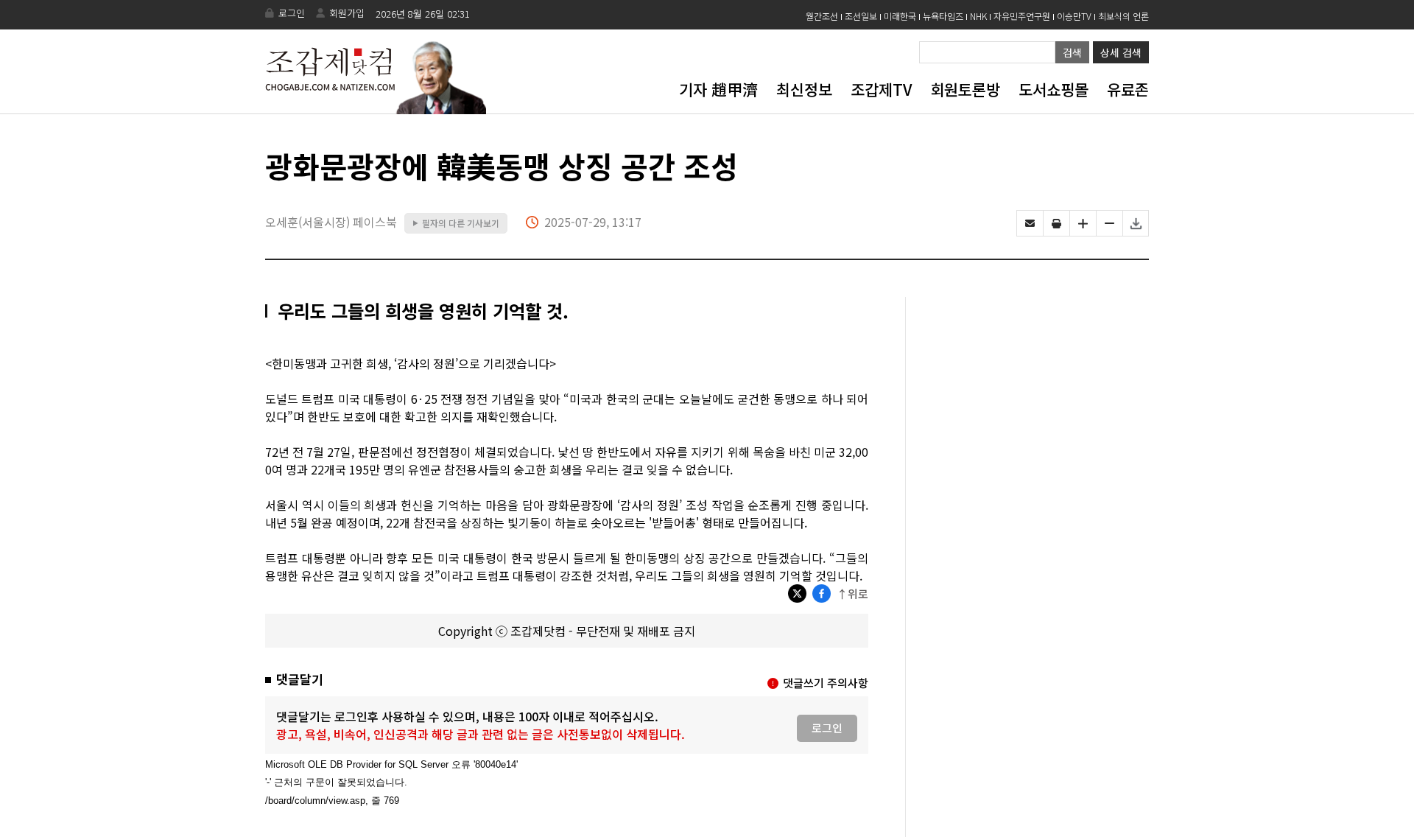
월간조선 (822, 16)
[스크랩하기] (1135, 223)
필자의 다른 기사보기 (455, 223)
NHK (978, 16)
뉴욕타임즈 (943, 16)
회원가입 (347, 13)
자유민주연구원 (1021, 16)
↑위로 (852, 593)
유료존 (1128, 89)
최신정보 (804, 89)
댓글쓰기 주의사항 (825, 682)
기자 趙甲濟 (718, 89)
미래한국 (900, 16)
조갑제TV (881, 89)
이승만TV (1074, 16)
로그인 (291, 13)
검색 (1072, 52)
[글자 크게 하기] (1083, 223)
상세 (1121, 52)
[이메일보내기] (1030, 223)
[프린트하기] (1056, 223)
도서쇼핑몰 (1053, 89)
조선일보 (861, 16)
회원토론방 (965, 89)
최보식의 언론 (1123, 16)
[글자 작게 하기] (1109, 223)
